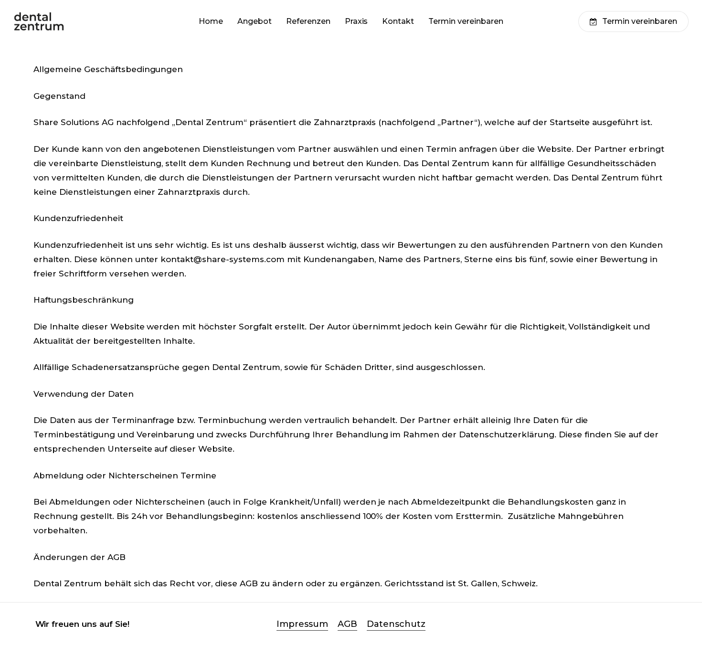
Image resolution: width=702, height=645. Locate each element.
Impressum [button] (302, 624)
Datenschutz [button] (396, 624)
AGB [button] (347, 624)
